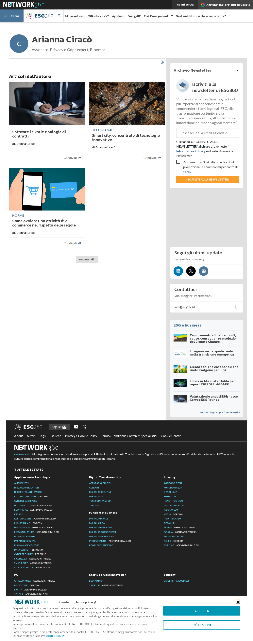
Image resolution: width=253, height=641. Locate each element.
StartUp (106, 585)
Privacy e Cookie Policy (81, 436)
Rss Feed (55, 436)
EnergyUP (134, 16)
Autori (31, 436)
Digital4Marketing (100, 527)
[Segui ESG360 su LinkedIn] (76, 427)
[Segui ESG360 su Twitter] (84, 427)
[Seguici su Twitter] (191, 271)
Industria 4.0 (28, 523)
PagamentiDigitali (25, 541)
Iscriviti (207, 179)
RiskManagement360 (27, 545)
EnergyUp (170, 496)
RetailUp (169, 523)
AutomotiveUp (173, 487)
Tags (42, 436)
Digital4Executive (100, 492)
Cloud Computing (31, 496)
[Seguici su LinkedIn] (178, 271)
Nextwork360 (22, 454)
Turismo (181, 545)
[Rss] (162, 62)
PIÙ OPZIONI (202, 625)
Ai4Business (21, 483)
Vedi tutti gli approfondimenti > (220, 412)
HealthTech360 (173, 501)
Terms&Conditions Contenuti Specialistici (129, 436)
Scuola (180, 532)
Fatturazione (35, 518)
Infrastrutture (36, 532)
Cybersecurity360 (25, 501)
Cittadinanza (34, 581)
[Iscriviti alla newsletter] (203, 271)
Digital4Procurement (102, 532)
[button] (12, 15)
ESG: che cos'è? (98, 16)
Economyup (96, 581)
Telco (173, 541)
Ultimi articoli (74, 16)
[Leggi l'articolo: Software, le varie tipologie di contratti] (47, 122)
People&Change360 (101, 545)
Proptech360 (172, 518)
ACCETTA (201, 611)
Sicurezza (32, 559)
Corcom (94, 487)
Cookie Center (171, 436)
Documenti (33, 505)
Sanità (180, 527)
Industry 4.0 (34, 527)
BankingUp (170, 492)
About (18, 436)
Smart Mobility (32, 567)
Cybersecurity (30, 554)
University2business (177, 581)
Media (173, 514)
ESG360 (18, 514)
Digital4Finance (98, 518)
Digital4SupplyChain (101, 536)
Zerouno (94, 505)
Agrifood (118, 16)
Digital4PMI (96, 496)
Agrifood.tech (173, 483)
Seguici (57, 427)
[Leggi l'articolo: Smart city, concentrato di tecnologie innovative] (127, 122)
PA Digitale (27, 585)
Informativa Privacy (191, 151)
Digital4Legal (97, 523)
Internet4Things (24, 536)
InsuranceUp (171, 510)
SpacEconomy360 (174, 536)
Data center (28, 550)
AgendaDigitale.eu (100, 483)
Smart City (33, 563)
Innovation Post (174, 505)
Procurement (110, 541)
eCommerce (33, 510)
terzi (186, 171)
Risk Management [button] (156, 16)
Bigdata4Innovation (26, 487)
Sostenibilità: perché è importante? (201, 16)
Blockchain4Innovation (28, 492)
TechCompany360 (100, 501)
